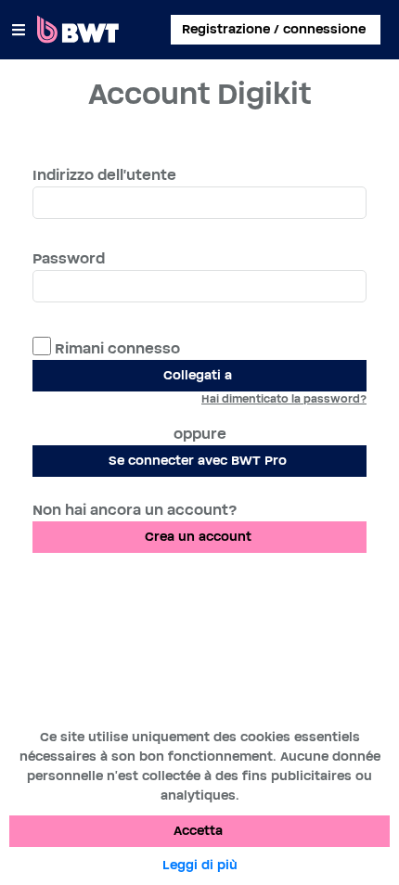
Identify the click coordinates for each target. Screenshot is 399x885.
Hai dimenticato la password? (284, 399)
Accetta (198, 831)
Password (68, 258)
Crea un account (198, 537)
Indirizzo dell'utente (104, 175)
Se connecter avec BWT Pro (198, 461)
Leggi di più (200, 865)
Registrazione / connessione (274, 29)
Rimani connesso (115, 348)
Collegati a (197, 375)
